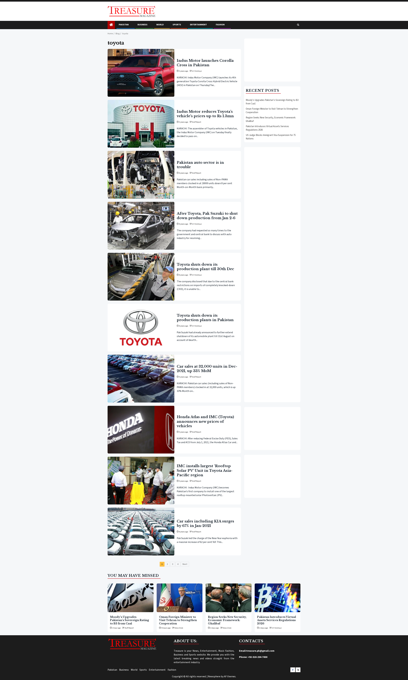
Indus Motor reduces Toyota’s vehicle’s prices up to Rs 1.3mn (205, 113)
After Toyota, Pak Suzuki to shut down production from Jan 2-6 (207, 215)
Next (184, 564)
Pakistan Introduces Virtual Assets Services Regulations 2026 (276, 620)
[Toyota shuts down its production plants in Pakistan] (141, 328)
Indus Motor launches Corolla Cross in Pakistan (205, 62)
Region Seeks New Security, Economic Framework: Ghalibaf (227, 620)
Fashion (220, 24)
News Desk (178, 628)
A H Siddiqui (197, 71)
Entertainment (198, 24)
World (160, 24)
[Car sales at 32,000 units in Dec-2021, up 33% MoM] (141, 379)
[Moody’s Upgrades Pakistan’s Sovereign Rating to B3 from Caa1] (130, 597)
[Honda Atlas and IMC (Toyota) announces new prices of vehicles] (141, 429)
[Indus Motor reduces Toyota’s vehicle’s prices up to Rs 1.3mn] (141, 124)
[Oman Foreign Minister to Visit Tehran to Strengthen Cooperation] (180, 597)
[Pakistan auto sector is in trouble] (141, 175)
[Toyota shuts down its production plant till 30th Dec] (141, 277)
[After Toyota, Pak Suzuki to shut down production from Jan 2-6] (141, 226)
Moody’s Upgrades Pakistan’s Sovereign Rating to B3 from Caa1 (129, 620)
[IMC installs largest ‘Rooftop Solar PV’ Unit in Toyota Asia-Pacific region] (141, 480)
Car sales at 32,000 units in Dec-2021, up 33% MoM (207, 368)
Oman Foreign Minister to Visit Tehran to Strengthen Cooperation (178, 620)
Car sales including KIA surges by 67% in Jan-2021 (205, 523)
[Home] (111, 25)
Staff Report (196, 122)
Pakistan (124, 24)
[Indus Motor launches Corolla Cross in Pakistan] (141, 73)
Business (142, 24)
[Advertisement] (272, 60)
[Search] (298, 25)
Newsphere (214, 676)
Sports (177, 24)
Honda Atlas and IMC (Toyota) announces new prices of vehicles (205, 421)
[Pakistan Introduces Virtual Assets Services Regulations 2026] (278, 597)
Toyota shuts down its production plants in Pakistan (205, 317)
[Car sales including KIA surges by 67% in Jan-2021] (141, 531)
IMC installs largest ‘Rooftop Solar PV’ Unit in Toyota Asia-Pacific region (204, 470)
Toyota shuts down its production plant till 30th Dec (205, 266)
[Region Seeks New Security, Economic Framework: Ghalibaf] (228, 597)
